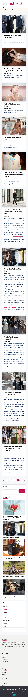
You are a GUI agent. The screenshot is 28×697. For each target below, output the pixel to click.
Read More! (4, 649)
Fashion (7, 9)
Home (3, 9)
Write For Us (5, 661)
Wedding (5, 626)
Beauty (5, 606)
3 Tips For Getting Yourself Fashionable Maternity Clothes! (13, 448)
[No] (26, 691)
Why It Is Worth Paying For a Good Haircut (12, 596)
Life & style (6, 617)
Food (4, 615)
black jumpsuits (17, 236)
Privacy (4, 663)
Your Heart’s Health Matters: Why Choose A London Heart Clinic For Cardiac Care (12, 518)
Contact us (4, 659)
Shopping (5, 623)
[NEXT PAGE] (24, 480)
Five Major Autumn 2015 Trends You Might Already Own (13, 212)
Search (5, 486)
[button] (3, 480)
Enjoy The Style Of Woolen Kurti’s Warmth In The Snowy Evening (14, 174)
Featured (5, 612)
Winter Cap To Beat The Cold (11, 537)
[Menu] (3, 7)
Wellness (5, 629)
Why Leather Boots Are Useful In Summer (14, 576)
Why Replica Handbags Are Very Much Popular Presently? (13, 557)
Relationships (6, 620)
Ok (14, 694)
